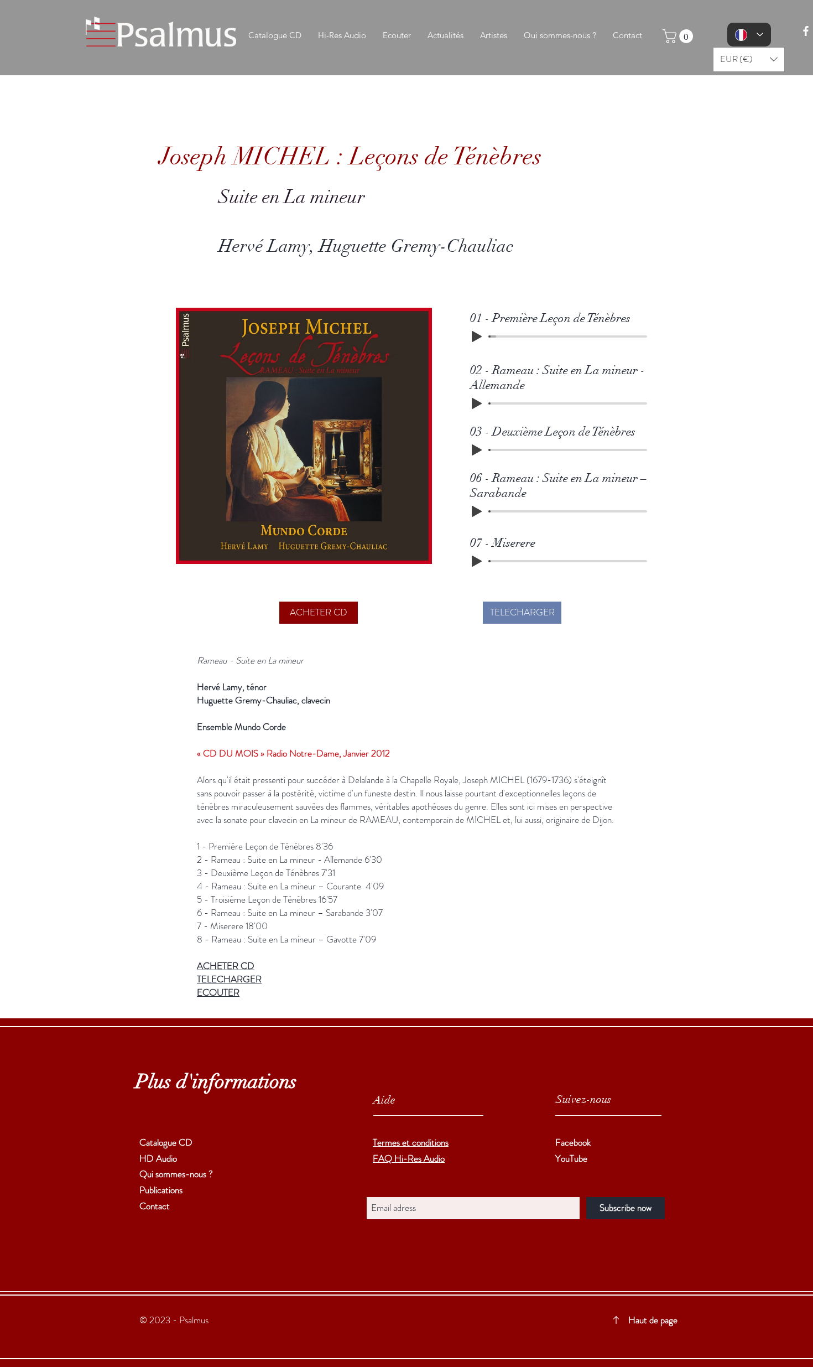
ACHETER (217, 965)
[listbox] (749, 59)
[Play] (477, 336)
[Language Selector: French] (749, 34)
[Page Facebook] (805, 31)
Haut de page (653, 1320)
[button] (679, 36)
